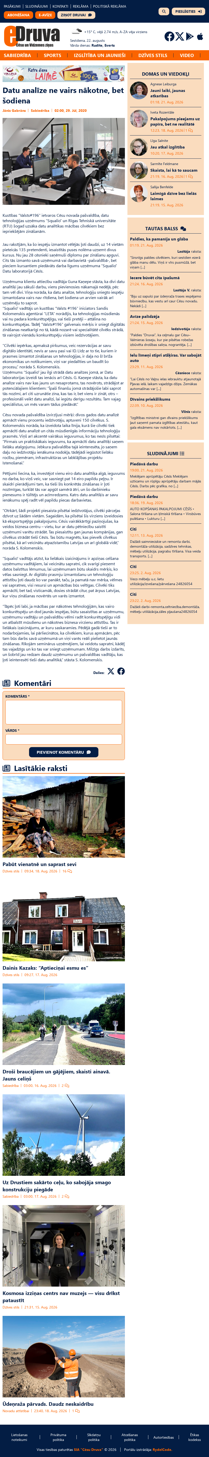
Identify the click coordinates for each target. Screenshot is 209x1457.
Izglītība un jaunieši (100, 55)
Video (187, 55)
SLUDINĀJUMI (36, 6)
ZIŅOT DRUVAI (73, 14)
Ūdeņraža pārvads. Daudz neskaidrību (48, 1403)
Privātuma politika (58, 1437)
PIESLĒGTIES (185, 11)
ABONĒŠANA (18, 14)
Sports (52, 55)
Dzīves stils (152, 55)
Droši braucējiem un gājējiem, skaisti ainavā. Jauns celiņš (56, 1075)
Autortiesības (163, 1437)
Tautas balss (162, 228)
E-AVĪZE (45, 14)
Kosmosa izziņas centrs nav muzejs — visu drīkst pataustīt (61, 1296)
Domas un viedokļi (165, 74)
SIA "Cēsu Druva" (88, 1449)
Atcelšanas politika (130, 1437)
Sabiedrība (17, 55)
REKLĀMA (80, 6)
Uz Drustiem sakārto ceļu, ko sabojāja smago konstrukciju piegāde (57, 1185)
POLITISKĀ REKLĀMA (109, 6)
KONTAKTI (60, 6)
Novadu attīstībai (16, 1410)
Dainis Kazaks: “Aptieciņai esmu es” (45, 967)
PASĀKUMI (12, 6)
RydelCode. (162, 1449)
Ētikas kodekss (194, 1437)
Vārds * (12, 730)
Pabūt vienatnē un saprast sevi (39, 863)
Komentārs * (17, 696)
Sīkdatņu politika (94, 1437)
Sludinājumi (162, 453)
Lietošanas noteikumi (19, 1437)
